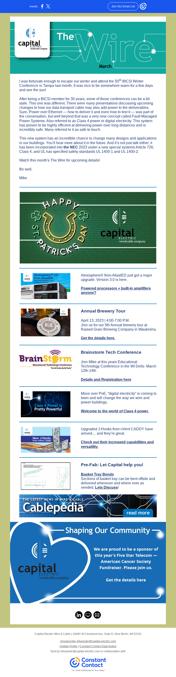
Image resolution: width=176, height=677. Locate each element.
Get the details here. (98, 338)
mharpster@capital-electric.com (80, 651)
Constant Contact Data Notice (98, 646)
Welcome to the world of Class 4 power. (115, 411)
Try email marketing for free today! (88, 670)
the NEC (70, 147)
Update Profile (68, 646)
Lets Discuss (106, 487)
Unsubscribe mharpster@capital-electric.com (88, 641)
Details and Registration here (106, 379)
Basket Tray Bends (97, 474)
